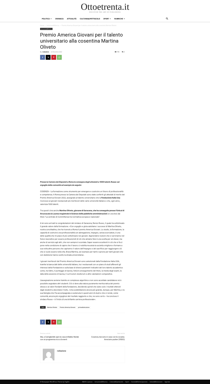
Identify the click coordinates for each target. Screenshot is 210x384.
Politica (46, 19)
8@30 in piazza (87, 382)
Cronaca (59, 19)
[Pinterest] (53, 57)
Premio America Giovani (67, 307)
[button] (167, 19)
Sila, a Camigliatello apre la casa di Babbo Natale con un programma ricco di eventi (59, 338)
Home (42, 25)
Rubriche (118, 19)
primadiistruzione (83, 307)
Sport (106, 19)
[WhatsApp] (59, 57)
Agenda (167, 382)
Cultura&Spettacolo (90, 19)
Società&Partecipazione (139, 382)
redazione (45, 52)
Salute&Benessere (156, 382)
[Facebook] (42, 57)
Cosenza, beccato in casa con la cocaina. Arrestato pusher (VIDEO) (108, 338)
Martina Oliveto (52, 307)
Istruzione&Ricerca (53, 25)
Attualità (71, 19)
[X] (48, 57)
